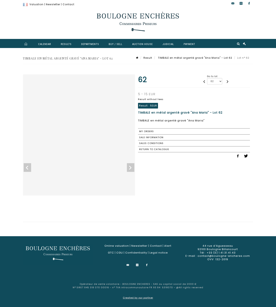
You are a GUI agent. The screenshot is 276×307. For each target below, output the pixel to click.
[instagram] (241, 3)
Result (147, 58)
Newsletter (53, 4)
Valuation (36, 4)
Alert (167, 246)
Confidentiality (136, 253)
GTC (111, 253)
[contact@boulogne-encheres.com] (233, 3)
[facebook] (249, 3)
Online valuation (116, 246)
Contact (68, 4)
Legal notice (159, 253)
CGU (119, 253)
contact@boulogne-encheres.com (224, 256)
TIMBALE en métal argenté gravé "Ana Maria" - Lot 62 (194, 58)
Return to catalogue (154, 149)
